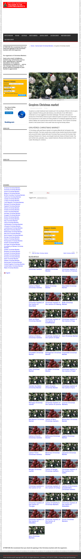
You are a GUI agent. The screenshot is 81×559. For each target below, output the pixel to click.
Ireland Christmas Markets (11, 219)
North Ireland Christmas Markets (13, 235)
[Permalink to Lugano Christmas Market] (70, 434)
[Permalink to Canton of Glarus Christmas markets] (37, 334)
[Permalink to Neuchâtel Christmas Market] (70, 284)
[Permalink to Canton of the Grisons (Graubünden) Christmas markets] (70, 484)
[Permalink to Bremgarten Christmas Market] (53, 350)
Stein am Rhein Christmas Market (40, 252)
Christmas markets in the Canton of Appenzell (52, 521)
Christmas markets (35, 269)
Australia (24, 36)
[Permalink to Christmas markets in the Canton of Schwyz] (53, 484)
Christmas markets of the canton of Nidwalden (69, 504)
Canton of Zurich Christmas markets (35, 437)
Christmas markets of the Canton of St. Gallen (69, 471)
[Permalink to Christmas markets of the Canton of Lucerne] (53, 400)
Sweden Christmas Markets (11, 260)
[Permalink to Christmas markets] (37, 267)
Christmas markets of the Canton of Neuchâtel (36, 304)
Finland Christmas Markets (11, 210)
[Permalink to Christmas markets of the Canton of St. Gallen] (70, 467)
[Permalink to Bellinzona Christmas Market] (53, 434)
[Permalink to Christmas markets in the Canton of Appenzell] (53, 517)
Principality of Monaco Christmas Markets (13, 247)
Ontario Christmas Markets (11, 239)
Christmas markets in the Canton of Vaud (69, 370)
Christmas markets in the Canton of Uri (36, 487)
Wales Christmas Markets (11, 268)
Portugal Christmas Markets (12, 244)
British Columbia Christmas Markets (14, 195)
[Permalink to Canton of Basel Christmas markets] (37, 284)
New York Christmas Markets (12, 233)
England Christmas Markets (12, 206)
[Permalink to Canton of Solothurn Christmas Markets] (53, 500)
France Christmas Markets (11, 211)
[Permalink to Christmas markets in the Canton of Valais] (53, 334)
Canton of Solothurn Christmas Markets (52, 503)
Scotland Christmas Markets (12, 253)
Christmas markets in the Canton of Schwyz (52, 487)
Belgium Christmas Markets (12, 193)
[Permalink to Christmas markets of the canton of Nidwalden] (70, 500)
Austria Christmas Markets (11, 191)
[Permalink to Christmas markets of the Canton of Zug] (70, 317)
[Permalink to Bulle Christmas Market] (70, 300)
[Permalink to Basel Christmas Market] (53, 284)
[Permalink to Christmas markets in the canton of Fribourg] (53, 300)
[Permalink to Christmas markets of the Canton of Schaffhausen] (53, 317)
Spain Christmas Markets (11, 258)
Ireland (17, 36)
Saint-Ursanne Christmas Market (51, 387)
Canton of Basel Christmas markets (35, 286)
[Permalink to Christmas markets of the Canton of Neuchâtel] (37, 300)
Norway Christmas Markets (12, 237)
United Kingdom (8, 36)
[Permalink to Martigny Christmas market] (37, 400)
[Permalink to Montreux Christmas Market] (53, 450)
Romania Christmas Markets (12, 251)
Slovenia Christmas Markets (12, 257)
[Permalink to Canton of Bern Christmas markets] (53, 417)
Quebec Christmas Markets (11, 249)
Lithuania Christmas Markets (12, 226)
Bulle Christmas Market (69, 252)
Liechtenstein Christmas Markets (13, 224)
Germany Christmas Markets (12, 213)
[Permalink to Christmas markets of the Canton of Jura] (70, 384)
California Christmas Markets (12, 197)
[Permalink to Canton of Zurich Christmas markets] (37, 434)
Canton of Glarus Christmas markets (35, 336)
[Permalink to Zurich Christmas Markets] (70, 517)
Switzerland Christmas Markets (44, 46)
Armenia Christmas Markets (12, 188)
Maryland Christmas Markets (12, 230)
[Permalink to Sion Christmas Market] (70, 334)
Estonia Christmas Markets (11, 208)
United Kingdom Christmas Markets (14, 264)
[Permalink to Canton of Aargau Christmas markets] (53, 467)
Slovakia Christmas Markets (12, 255)
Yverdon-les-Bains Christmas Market (35, 387)
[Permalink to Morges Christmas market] (37, 467)
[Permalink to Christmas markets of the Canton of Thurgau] (37, 500)
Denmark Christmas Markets (12, 204)
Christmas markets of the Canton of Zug (69, 320)
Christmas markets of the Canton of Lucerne (53, 403)
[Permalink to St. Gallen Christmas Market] (53, 367)
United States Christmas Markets (13, 266)
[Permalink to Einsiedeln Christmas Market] (37, 350)
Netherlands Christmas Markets (13, 231)
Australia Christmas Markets (12, 189)
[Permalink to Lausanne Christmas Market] (70, 450)
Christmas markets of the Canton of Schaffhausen (52, 320)
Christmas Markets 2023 (42, 197)
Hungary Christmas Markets (12, 215)
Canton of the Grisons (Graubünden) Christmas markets (69, 487)
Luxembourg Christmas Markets (13, 228)
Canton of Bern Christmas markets (52, 420)
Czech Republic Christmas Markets (14, 202)
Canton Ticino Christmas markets (35, 453)
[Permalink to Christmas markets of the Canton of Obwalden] (37, 517)
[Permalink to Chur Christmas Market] (37, 367)
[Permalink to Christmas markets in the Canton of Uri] (37, 484)
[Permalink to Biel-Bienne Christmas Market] (37, 417)
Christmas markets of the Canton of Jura (69, 387)
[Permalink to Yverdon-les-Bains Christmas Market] (37, 384)
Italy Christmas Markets (11, 220)
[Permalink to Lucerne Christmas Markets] (70, 400)
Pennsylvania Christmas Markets (13, 241)
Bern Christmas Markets (34, 537)
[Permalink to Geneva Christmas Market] (53, 267)
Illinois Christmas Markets (11, 217)
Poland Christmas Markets (11, 242)
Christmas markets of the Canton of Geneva (69, 270)
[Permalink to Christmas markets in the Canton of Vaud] (70, 367)
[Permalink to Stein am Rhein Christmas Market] (37, 317)
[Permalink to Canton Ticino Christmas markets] (37, 450)
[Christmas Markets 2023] (15, 7)
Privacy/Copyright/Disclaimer (67, 557)
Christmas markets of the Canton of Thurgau (36, 504)
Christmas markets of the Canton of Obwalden (36, 521)
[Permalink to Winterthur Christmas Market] (70, 417)
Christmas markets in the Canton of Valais (52, 336)
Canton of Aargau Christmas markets (52, 470)
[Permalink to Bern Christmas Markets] (37, 534)
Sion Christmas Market (70, 336)
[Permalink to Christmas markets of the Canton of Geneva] (70, 267)
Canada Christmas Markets (11, 199)
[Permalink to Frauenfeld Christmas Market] (70, 350)
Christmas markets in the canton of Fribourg (53, 303)
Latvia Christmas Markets (11, 222)
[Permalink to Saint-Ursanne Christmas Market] (53, 384)
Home (32, 46)
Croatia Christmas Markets (11, 200)
